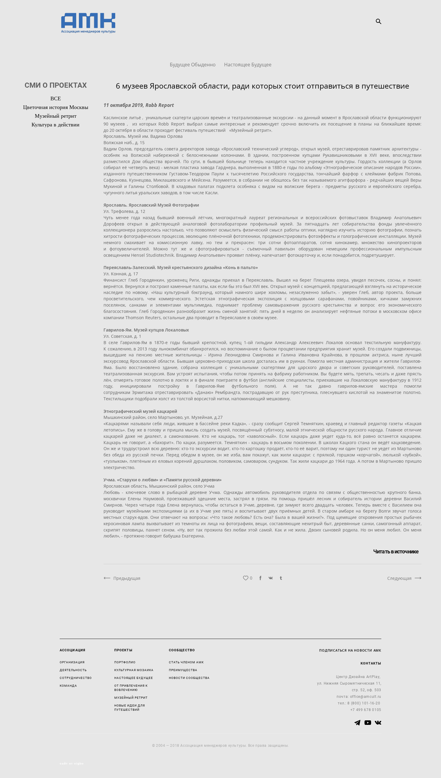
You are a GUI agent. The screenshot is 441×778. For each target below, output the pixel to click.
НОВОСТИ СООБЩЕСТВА (189, 678)
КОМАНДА (68, 685)
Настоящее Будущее (248, 64)
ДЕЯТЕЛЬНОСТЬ (73, 670)
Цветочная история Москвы (55, 107)
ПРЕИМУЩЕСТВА (183, 670)
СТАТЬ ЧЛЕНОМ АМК (186, 662)
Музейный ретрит (55, 116)
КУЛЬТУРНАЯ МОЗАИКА (134, 670)
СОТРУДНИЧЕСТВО (76, 678)
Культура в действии (56, 125)
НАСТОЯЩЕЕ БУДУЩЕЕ (133, 678)
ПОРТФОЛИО (125, 662)
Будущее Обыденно (193, 64)
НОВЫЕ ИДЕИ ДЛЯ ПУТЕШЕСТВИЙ (129, 707)
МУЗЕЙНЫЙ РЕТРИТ (131, 697)
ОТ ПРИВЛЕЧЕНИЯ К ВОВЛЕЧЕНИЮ (131, 687)
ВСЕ (55, 98)
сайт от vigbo (72, 763)
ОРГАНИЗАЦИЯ (72, 662)
